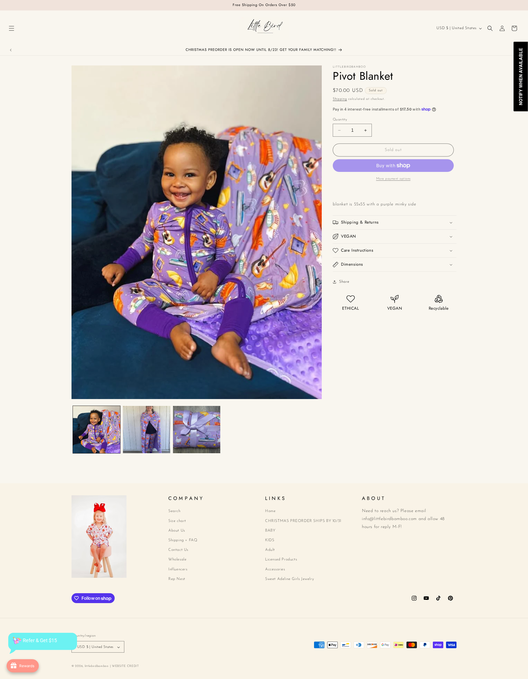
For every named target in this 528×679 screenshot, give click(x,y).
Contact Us (178, 550)
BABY (270, 531)
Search (174, 511)
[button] (12, 28)
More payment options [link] (393, 178)
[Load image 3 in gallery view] (196, 429)
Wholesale (177, 560)
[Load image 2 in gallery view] (146, 429)
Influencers (178, 569)
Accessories (275, 569)
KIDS (269, 540)
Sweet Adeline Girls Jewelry (289, 579)
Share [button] (344, 282)
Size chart (177, 521)
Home (270, 511)
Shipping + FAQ (182, 540)
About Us (176, 531)
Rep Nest (176, 579)
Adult (270, 550)
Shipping (340, 99)
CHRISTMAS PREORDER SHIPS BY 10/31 (303, 521)
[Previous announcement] (11, 50)
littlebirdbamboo (97, 666)
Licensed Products (281, 560)
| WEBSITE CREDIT (124, 666)
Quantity (340, 119)
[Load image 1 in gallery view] (96, 429)
